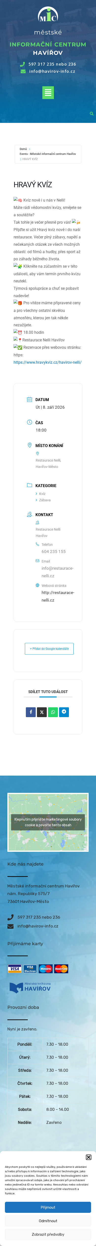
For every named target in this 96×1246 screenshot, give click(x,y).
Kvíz (42, 494)
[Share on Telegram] (64, 712)
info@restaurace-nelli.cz (58, 572)
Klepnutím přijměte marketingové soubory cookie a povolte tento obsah (48, 822)
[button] (88, 1157)
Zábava (45, 500)
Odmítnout (48, 1221)
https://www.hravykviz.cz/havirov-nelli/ (48, 362)
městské (48, 32)
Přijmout (48, 1207)
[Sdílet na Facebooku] (31, 712)
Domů (23, 149)
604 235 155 (54, 551)
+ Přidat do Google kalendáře (49, 649)
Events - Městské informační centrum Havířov (48, 154)
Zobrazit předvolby (48, 1234)
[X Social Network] (42, 712)
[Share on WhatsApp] (53, 712)
